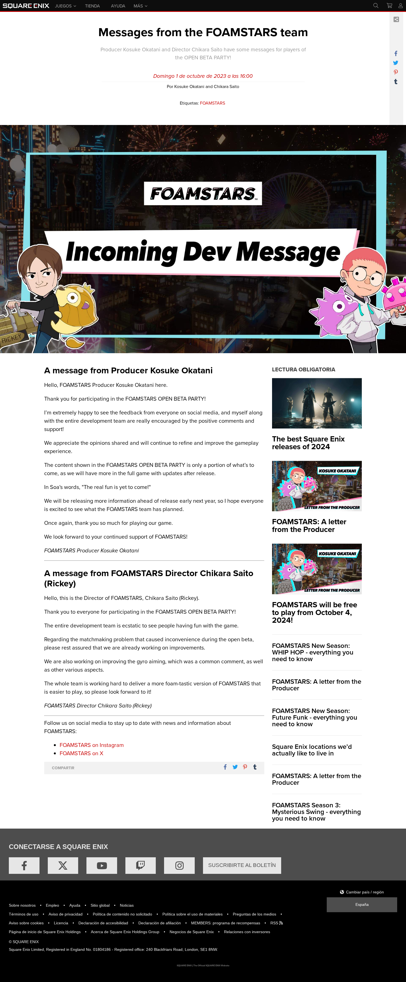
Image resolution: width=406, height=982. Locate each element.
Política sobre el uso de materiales (192, 914)
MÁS (138, 5)
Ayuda (74, 905)
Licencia (61, 923)
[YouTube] (101, 865)
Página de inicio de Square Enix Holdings (45, 932)
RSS (274, 923)
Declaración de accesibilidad (103, 923)
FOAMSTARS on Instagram (92, 745)
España (362, 904)
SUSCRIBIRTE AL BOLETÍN (242, 865)
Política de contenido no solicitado (122, 914)
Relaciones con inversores (247, 932)
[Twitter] (63, 865)
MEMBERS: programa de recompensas (225, 923)
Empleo (52, 905)
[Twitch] (140, 865)
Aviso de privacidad (66, 914)
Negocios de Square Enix (192, 932)
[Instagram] (179, 865)
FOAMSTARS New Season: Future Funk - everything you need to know (314, 717)
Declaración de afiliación (159, 923)
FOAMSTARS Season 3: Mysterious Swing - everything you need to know (316, 812)
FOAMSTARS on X (81, 753)
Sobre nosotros (22, 905)
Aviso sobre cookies (26, 923)
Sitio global (100, 905)
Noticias (127, 905)
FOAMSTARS (212, 103)
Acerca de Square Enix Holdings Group (125, 932)
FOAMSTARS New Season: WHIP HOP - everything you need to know (313, 652)
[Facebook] (24, 865)
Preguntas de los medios (254, 914)
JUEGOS (63, 5)
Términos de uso (23, 914)
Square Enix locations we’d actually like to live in (312, 750)
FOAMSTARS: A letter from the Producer (316, 684)
